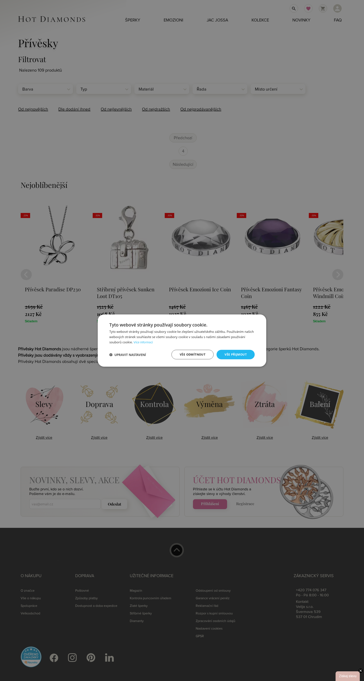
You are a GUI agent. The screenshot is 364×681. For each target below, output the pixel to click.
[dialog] (182, 340)
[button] (127, 354)
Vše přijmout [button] (236, 354)
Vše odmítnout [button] (192, 354)
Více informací (143, 342)
